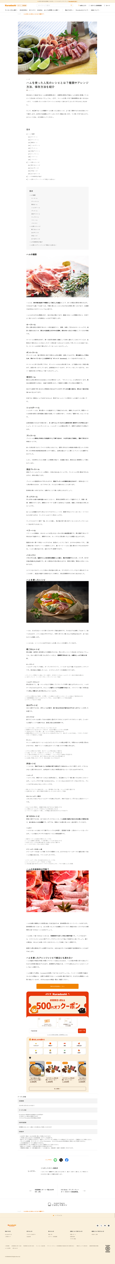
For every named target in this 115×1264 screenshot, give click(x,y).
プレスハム (34, 148)
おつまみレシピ (35, 173)
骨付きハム (34, 142)
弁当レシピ (34, 171)
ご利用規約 (7, 1245)
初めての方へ (69, 10)
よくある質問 (7, 1248)
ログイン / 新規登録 (22, 5)
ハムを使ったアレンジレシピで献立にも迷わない (42, 179)
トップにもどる (58, 1215)
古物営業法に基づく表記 (16, 1245)
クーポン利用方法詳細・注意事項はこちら (57, 1034)
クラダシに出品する (31, 1234)
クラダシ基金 (73, 1238)
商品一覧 (50, 1234)
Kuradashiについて (82, 10)
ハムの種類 (31, 134)
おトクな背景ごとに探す (51, 10)
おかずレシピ (35, 168)
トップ (19, 14)
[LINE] (105, 1225)
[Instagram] (108, 1225)
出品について (95, 10)
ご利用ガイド (8, 1236)
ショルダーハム (35, 145)
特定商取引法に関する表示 (28, 1245)
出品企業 (29, 1236)
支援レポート (73, 1234)
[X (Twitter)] (101, 1225)
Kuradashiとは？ (73, 1)
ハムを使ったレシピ (33, 162)
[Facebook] (97, 1225)
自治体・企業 (95, 1234)
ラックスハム (35, 154)
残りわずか (32, 10)
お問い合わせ (15, 1248)
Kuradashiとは (8, 1234)
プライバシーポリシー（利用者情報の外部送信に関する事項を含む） (61, 1245)
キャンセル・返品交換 (40, 1245)
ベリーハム (34, 156)
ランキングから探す (11, 10)
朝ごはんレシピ (35, 165)
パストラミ (34, 159)
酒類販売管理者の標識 (93, 1245)
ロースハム (34, 137)
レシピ (28, 79)
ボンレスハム (35, 140)
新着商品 (40, 10)
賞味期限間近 (23, 10)
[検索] (71, 5)
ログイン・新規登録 (52, 1236)
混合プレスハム (35, 151)
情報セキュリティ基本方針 (82, 1245)
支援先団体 (72, 1236)
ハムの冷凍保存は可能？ (35, 176)
